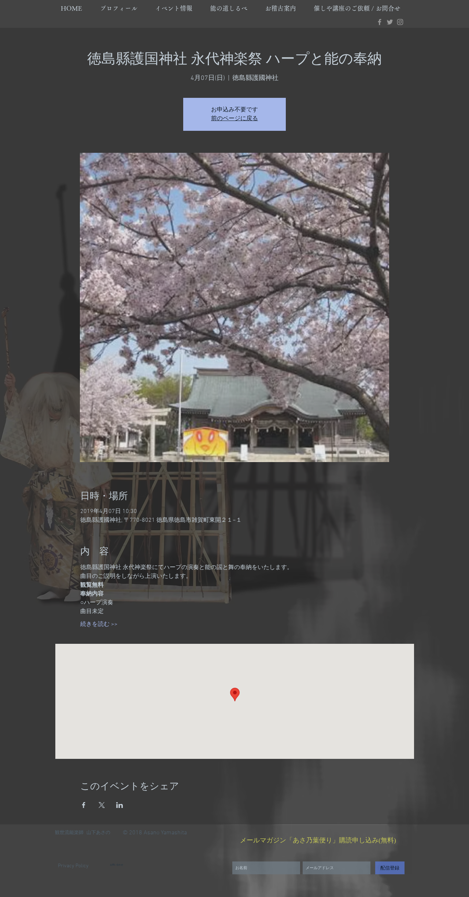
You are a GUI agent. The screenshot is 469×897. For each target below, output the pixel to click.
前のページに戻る (234, 118)
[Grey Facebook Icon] (380, 22)
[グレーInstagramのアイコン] (400, 22)
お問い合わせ (116, 865)
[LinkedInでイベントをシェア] (119, 805)
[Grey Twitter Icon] (390, 22)
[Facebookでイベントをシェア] (83, 805)
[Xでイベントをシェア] (101, 805)
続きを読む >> (99, 624)
